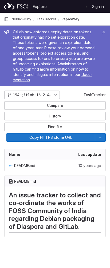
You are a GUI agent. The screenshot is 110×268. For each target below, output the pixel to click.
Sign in (98, 6)
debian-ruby (21, 19)
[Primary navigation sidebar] (6, 19)
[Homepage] (16, 6)
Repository (70, 19)
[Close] (103, 32)
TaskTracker (95, 94)
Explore (40, 6)
